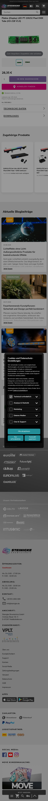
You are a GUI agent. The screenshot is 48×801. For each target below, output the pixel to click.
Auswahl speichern (32, 438)
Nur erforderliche (15, 438)
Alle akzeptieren (24, 431)
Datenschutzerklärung (20, 391)
